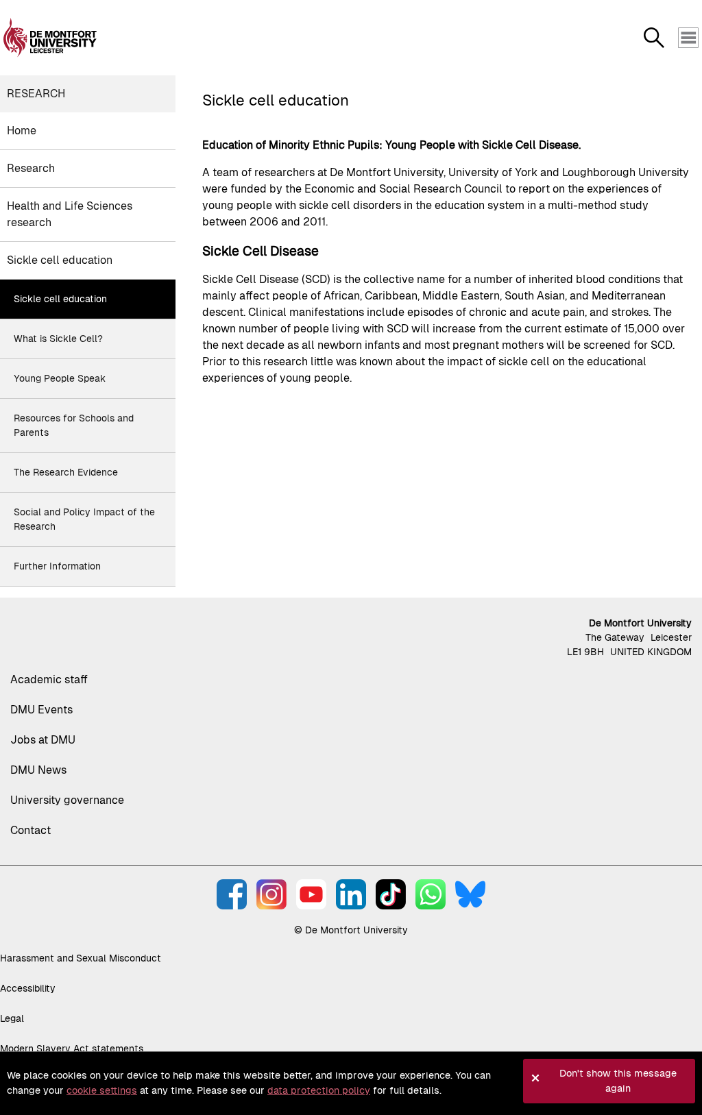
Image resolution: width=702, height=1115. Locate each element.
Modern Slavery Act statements (71, 1048)
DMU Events (41, 709)
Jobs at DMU (42, 739)
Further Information (57, 566)
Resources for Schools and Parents (74, 425)
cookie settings (101, 1090)
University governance (67, 800)
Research (36, 93)
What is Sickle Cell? (58, 338)
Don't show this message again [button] (618, 1081)
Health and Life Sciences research (69, 214)
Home (21, 130)
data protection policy (318, 1090)
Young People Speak (60, 378)
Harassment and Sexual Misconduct (80, 958)
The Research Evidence (66, 472)
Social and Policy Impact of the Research (84, 519)
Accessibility (28, 988)
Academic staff (49, 679)
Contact (30, 830)
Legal (12, 1018)
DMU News (38, 769)
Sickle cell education (59, 260)
